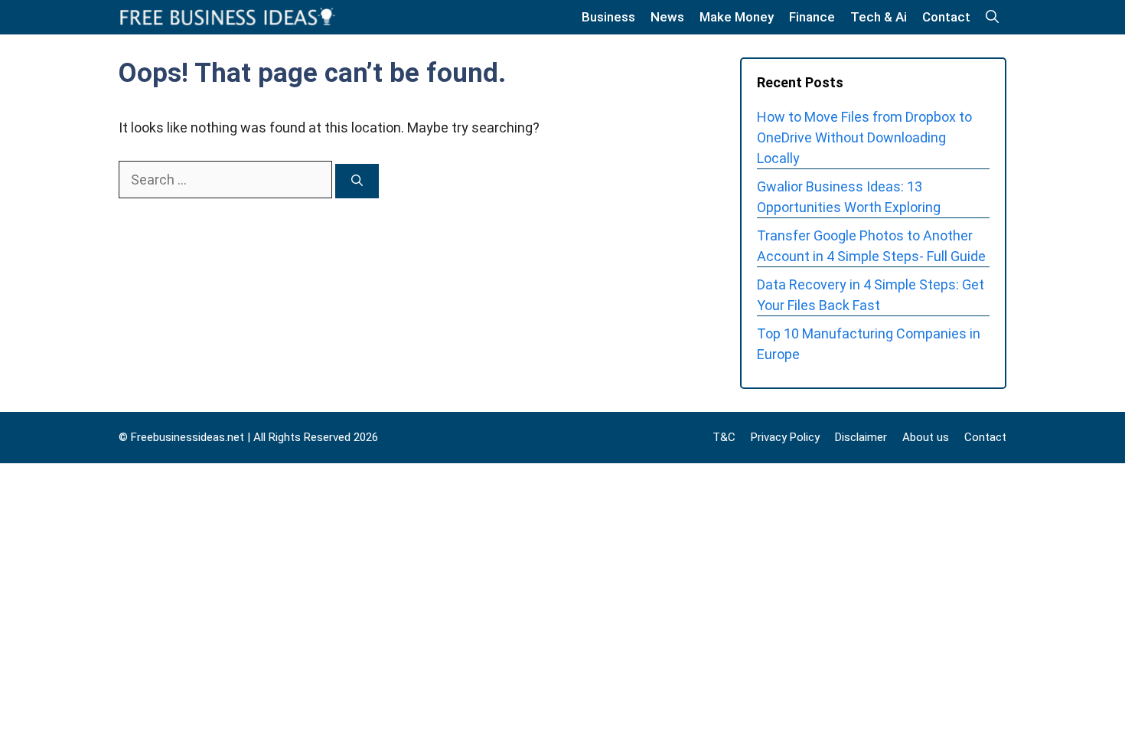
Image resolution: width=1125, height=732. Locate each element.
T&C (723, 437)
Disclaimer (861, 437)
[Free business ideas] (229, 17)
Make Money (736, 17)
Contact (946, 17)
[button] (992, 17)
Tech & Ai (878, 17)
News (667, 17)
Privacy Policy (785, 437)
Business (608, 17)
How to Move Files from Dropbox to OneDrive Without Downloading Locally (864, 137)
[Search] (357, 181)
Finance (812, 17)
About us (925, 437)
